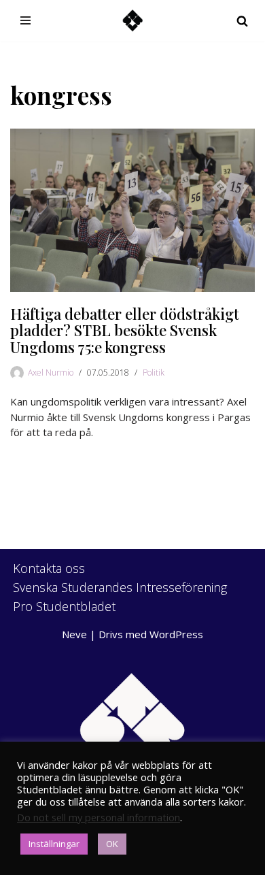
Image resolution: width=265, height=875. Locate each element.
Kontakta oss (49, 568)
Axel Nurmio (50, 372)
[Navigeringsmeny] (25, 20)
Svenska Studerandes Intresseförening (120, 587)
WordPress (176, 634)
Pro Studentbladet (64, 606)
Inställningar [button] (54, 844)
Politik (153, 372)
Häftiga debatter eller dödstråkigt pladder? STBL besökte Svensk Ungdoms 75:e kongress (124, 330)
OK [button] (112, 844)
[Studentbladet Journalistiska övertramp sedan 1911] (132, 21)
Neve (74, 634)
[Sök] (242, 21)
